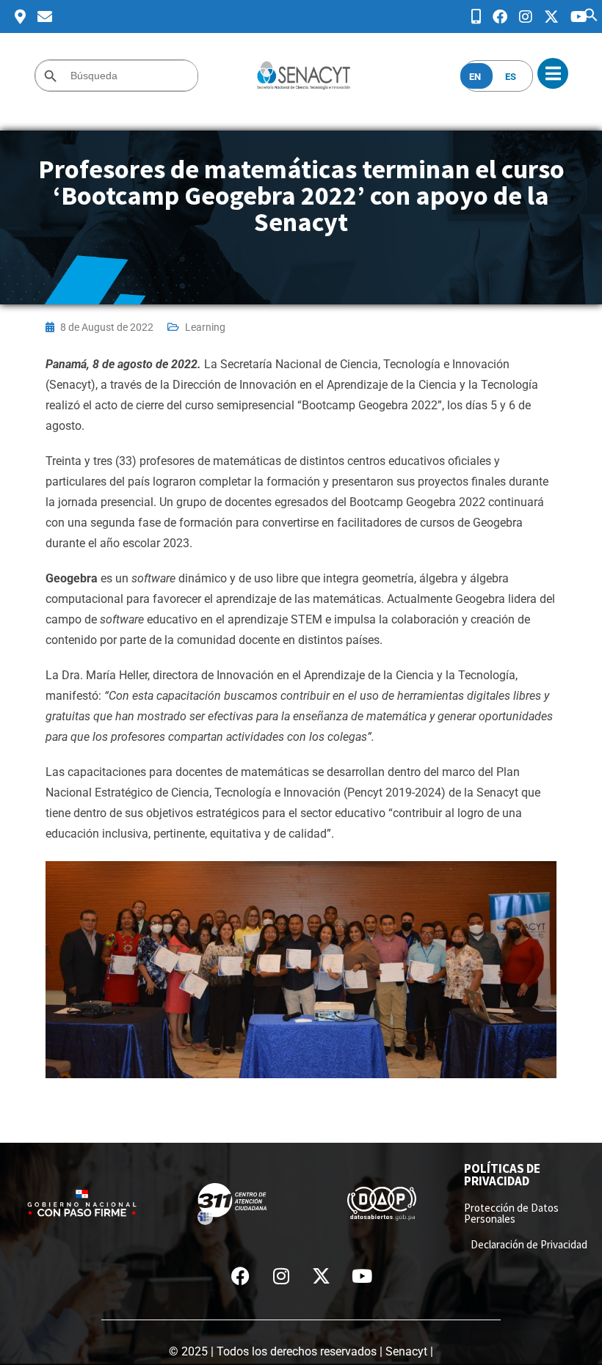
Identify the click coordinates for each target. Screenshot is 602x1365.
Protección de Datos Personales (511, 1213)
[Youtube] (362, 1275)
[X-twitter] (321, 1275)
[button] (591, 14)
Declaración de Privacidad (529, 1244)
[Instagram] (281, 1275)
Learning (205, 327)
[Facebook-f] (240, 1275)
